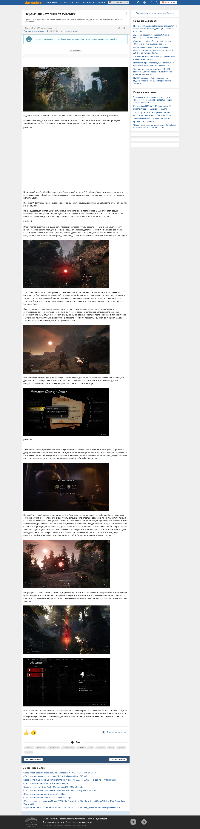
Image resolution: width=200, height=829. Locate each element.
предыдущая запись (33, 759)
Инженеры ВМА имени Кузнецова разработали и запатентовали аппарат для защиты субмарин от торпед (155, 28)
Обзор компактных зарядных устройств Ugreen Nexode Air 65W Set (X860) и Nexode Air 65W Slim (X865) (69, 780)
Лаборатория (87, 2)
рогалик (121, 748)
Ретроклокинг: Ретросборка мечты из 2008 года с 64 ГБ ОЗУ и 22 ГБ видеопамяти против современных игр (71, 808)
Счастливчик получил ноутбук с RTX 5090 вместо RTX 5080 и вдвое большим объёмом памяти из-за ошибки (153, 72)
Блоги (62, 2)
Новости (73, 2)
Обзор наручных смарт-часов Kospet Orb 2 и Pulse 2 (46, 784)
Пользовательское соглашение (79, 822)
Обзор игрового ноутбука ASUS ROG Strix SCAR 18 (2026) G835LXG (53, 787)
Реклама (90, 819)
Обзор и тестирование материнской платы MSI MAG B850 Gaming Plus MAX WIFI (59, 791)
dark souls (29, 748)
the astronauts (54, 748)
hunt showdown (69, 748)
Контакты (54, 819)
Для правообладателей (53, 822)
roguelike (29, 752)
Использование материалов (72, 819)
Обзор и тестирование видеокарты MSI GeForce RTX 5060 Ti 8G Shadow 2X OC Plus (60, 773)
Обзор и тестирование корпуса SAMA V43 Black (44, 794)
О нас (45, 819)
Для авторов (101, 819)
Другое (100, 2)
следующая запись (118, 759)
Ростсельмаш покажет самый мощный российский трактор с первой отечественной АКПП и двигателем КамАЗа (153, 50)
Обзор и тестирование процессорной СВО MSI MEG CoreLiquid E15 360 (55, 776)
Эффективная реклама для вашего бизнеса (155, 13)
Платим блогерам (120, 2)
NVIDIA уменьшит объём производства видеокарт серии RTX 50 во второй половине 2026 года (153, 81)
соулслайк (101, 748)
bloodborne (41, 748)
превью (111, 748)
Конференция (51, 2)
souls (91, 748)
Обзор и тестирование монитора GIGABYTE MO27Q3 (47, 798)
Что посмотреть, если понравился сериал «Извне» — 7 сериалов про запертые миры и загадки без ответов (152, 100)
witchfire (81, 748)
